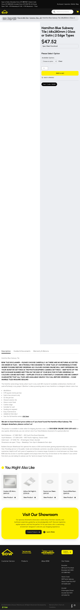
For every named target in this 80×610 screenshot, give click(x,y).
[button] (47, 84)
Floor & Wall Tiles (23, 19)
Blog (77, 4)
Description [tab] (6, 352)
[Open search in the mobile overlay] (62, 12)
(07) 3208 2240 (9, 4)
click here (26, 418)
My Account (60, 4)
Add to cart (60, 77)
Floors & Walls (12, 19)
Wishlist (73, 4)
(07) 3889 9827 (24, 2)
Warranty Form (53, 606)
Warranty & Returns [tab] (41, 352)
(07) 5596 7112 (26, 4)
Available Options (48, 59)
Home (5, 19)
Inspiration (67, 4)
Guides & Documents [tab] (22, 352)
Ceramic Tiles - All (36, 19)
